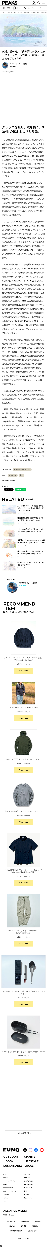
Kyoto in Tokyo (29, 1198)
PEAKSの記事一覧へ (23, 1133)
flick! (25, 1191)
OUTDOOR (10, 1156)
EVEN (5, 1184)
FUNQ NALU (28, 1188)
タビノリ (6, 1201)
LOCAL (28, 1165)
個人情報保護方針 (16, 1231)
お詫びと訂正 (32, 1231)
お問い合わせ (24, 1221)
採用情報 (24, 1226)
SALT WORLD (28, 1181)
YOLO (5, 1215)
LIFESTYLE (31, 1161)
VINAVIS (27, 1178)
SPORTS (29, 1156)
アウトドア (12, 475)
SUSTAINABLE (13, 1165)
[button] (1, 1246)
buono (26, 1195)
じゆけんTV (7, 1195)
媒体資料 (12, 1226)
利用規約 (35, 1226)
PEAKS (10, 12)
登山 (21, 475)
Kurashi (11, 1215)
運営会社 (37, 1221)
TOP (4, 12)
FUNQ (5, 1174)
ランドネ (27, 1174)
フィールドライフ (9, 1181)
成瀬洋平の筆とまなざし (22, 469)
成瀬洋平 (22, 585)
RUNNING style (8, 1188)
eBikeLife (6, 1198)
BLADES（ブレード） (10, 1191)
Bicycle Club (28, 1184)
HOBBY (8, 1161)
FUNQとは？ (11, 1221)
